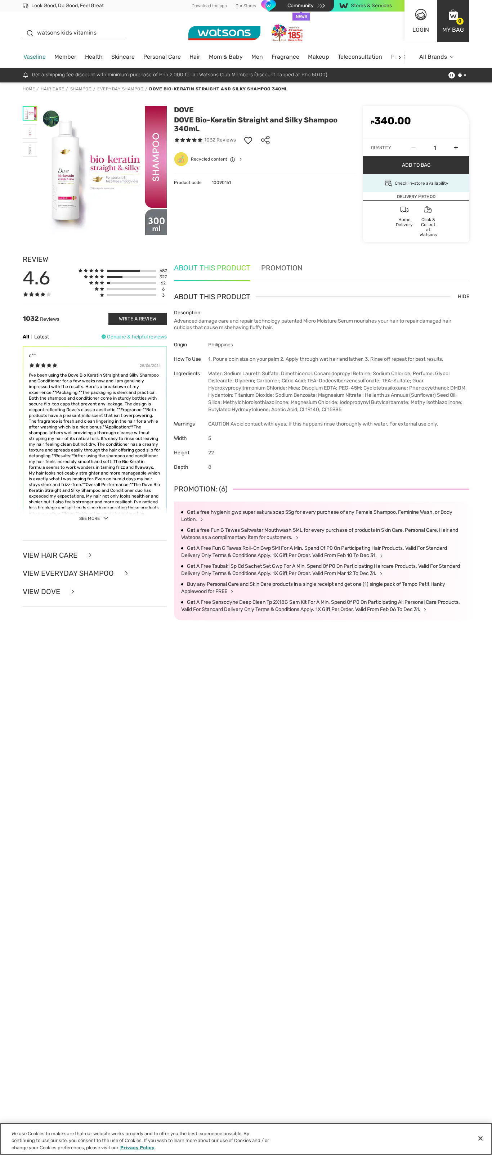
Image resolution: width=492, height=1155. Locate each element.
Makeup (318, 56)
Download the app (209, 5)
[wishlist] (248, 140)
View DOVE (42, 592)
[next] (399, 57)
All (26, 337)
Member (65, 56)
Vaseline (34, 56)
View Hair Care (51, 555)
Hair (194, 56)
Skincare (123, 56)
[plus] (456, 147)
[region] (246, 1139)
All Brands (433, 56)
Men (257, 56)
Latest (41, 337)
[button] (453, 21)
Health (94, 56)
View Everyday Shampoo (69, 573)
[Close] (480, 1138)
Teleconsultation (360, 56)
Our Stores (246, 5)
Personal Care (162, 56)
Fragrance (285, 56)
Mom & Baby (226, 56)
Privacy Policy (137, 1147)
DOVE (184, 109)
